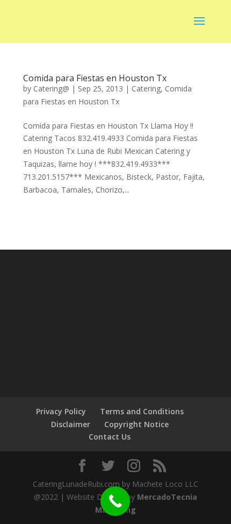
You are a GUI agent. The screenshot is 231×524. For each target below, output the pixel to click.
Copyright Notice (136, 424)
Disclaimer (70, 424)
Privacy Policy (61, 411)
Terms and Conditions (142, 411)
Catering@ (51, 88)
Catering (146, 88)
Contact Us (110, 436)
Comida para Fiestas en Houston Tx (95, 78)
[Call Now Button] (115, 501)
